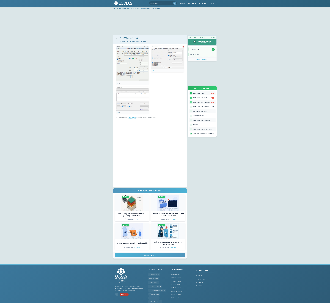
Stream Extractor (156, 286)
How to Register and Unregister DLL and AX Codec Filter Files (168, 215)
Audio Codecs (177, 278)
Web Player (154, 282)
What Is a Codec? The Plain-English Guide (132, 243)
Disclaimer (200, 282)
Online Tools (156, 269)
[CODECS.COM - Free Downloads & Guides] (121, 276)
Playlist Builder (155, 294)
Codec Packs (176, 284)
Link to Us (125, 294)
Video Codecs (177, 281)
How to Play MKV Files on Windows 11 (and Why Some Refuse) (132, 215)
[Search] (174, 3)
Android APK (176, 274)
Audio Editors (132, 117)
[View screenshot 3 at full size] (132, 98)
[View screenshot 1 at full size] (132, 63)
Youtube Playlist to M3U (158, 290)
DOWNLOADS (184, 3)
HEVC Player (154, 278)
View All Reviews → (202, 59)
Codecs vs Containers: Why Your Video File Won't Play (168, 243)
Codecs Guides (177, 298)
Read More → (211, 55)
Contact (200, 286)
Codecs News (177, 294)
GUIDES (205, 3)
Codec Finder (155, 275)
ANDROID (196, 3)
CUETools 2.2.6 (194, 49)
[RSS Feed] (116, 294)
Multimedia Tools (178, 288)
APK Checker (154, 298)
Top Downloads (177, 291)
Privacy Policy (201, 279)
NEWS (213, 3)
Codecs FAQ (201, 275)
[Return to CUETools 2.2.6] (117, 38)
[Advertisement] (165, 22)
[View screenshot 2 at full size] (167, 57)
